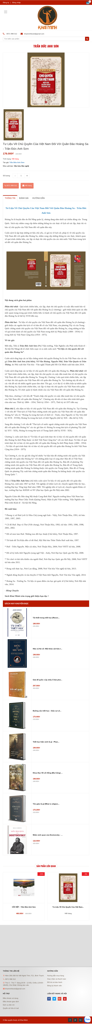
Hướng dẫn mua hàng (55, 976)
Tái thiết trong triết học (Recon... (46, 618)
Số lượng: (6, 176)
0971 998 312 (11, 185)
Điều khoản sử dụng (10, 998)
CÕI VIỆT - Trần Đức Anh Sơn (24, 907)
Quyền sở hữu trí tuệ (11, 1008)
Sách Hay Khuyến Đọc (17, 604)
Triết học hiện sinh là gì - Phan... (46, 742)
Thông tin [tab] (10, 198)
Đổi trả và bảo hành (54, 982)
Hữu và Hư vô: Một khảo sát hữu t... (47, 649)
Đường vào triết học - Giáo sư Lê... (47, 711)
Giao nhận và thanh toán (56, 979)
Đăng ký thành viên (54, 986)
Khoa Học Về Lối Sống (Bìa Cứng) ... (48, 773)
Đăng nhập (16, 2)
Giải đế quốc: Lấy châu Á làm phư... (47, 680)
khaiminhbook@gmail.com (34, 34)
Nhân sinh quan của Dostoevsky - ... (48, 835)
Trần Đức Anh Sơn (46, 46)
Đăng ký (6, 2)
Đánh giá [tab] (24, 198)
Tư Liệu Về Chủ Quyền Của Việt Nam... (68, 907)
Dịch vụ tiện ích (8, 1005)
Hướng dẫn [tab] (38, 198)
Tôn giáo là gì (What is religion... (46, 804)
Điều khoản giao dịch (11, 1001)
